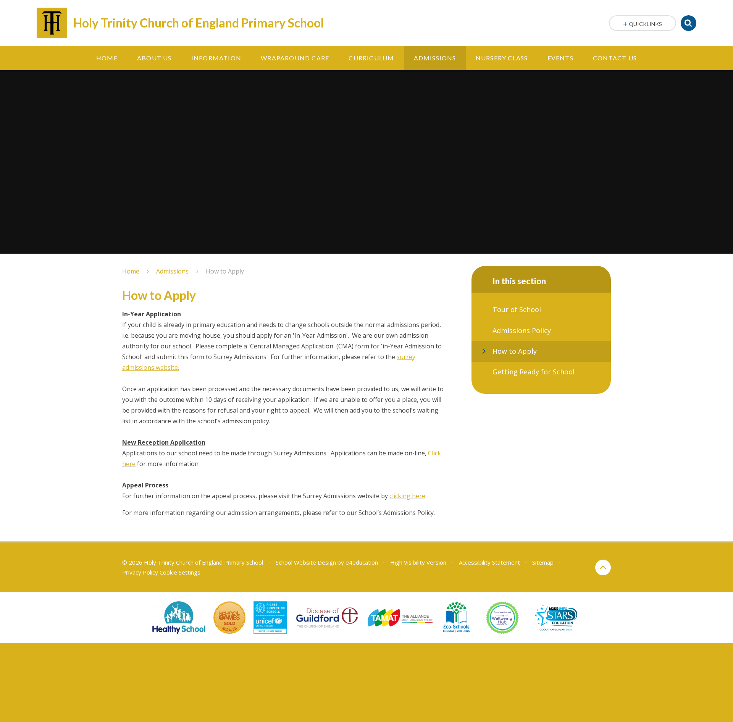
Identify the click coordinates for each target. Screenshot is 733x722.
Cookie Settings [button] (180, 572)
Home (130, 271)
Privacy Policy (140, 572)
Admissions (172, 271)
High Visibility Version (418, 562)
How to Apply (225, 271)
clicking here (407, 496)
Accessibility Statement (489, 562)
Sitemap (543, 562)
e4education (362, 562)
